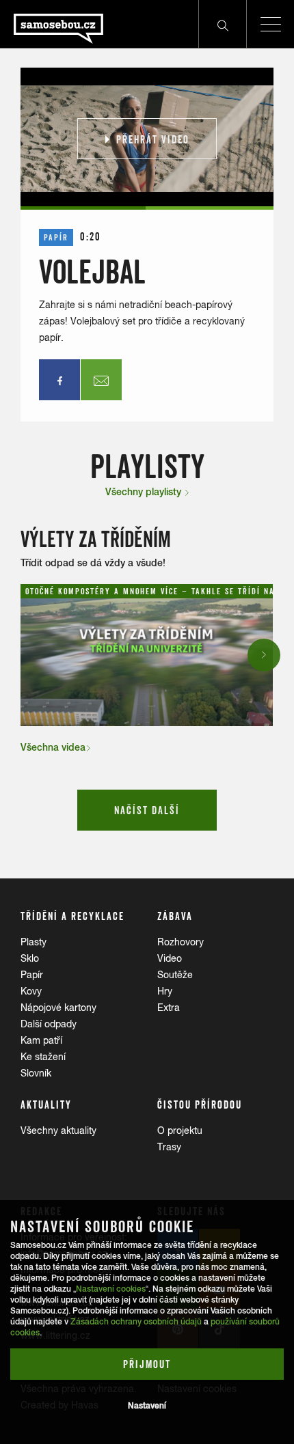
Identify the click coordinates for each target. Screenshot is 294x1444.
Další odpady (49, 1023)
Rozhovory (180, 941)
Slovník (36, 1073)
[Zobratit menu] (270, 24)
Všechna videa (53, 747)
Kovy (31, 991)
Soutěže (175, 974)
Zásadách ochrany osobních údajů (136, 1322)
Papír (32, 974)
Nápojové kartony (58, 1007)
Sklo (30, 958)
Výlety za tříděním (96, 539)
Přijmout (147, 1364)
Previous (32, 655)
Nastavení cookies (111, 1289)
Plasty (33, 941)
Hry (164, 991)
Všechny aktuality (58, 1130)
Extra (168, 1007)
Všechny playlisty (144, 491)
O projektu (179, 1130)
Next (265, 655)
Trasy (169, 1146)
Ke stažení (43, 1056)
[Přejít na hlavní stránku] (51, 24)
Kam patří (41, 1040)
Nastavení (147, 1406)
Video (169, 958)
